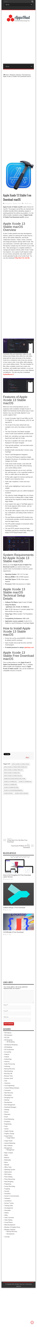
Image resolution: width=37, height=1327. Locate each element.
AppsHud (18, 1286)
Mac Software (8, 1145)
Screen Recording (9, 1186)
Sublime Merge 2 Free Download (14, 907)
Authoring (7, 1066)
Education (7, 1114)
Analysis (6, 1054)
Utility (6, 1215)
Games (6, 1129)
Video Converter (9, 1217)
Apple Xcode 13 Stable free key (13, 769)
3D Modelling (8, 1047)
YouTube (7, 1237)
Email (5, 1011)
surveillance (7, 1201)
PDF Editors (8, 1174)
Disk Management (9, 1105)
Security (6, 1191)
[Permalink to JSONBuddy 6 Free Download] (18, 930)
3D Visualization (9, 1049)
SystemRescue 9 (8, 374)
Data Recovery (8, 1093)
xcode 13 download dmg (11, 787)
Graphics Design (9, 1133)
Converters (7, 1090)
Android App (8, 1059)
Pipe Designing (8, 1181)
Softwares (7, 1198)
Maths (6, 1155)
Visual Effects (8, 1222)
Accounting (7, 1052)
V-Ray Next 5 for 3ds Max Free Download (17, 840)
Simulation (7, 1193)
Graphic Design (8, 1131)
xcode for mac (8, 793)
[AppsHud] (18, 20)
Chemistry (7, 1083)
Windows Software (15, 75)
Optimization (8, 1172)
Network (6, 1165)
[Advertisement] (18, 42)
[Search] (32, 1)
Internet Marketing (9, 1143)
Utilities (6, 1213)
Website (6, 1017)
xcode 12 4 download (10, 781)
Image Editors (8, 1136)
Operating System (9, 1169)
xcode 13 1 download (10, 784)
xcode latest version (21, 793)
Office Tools (8, 1167)
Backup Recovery (9, 1069)
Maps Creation (8, 1153)
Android (6, 1057)
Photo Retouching (9, 1179)
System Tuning (8, 1203)
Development (26, 75)
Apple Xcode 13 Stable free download (15, 766)
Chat (5, 1081)
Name (5, 1005)
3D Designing (8, 1040)
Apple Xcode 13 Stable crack (20, 764)
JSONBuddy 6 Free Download (13, 932)
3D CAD (6, 1037)
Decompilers (8, 1095)
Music (6, 1162)
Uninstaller (7, 1210)
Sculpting (7, 1189)
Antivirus (7, 1061)
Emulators (7, 1121)
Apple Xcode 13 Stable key (12, 772)
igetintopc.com (29, 647)
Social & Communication (11, 1196)
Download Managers (10, 1107)
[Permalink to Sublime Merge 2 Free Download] (18, 905)
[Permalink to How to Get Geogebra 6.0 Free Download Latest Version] (18, 872)
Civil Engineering (9, 1085)
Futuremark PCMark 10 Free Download (20, 846)
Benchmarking (8, 1071)
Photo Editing (8, 1177)
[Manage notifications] (32, 1322)
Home (7, 75)
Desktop (6, 1100)
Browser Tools (8, 1076)
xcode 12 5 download (25, 781)
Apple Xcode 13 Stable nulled (13, 775)
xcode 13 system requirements (13, 790)
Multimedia (7, 1160)
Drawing (6, 1109)
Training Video (8, 1205)
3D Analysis (7, 1033)
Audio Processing (9, 1064)
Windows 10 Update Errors (12, 1227)
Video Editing (8, 1220)
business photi (8, 1078)
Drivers (6, 1112)
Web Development (9, 1225)
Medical (6, 1157)
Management (8, 1148)
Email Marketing (9, 1119)
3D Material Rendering (10, 1045)
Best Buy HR (8, 1073)
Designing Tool (8, 1097)
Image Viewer (8, 1141)
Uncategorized (8, 1208)
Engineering (7, 1124)
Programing (7, 1184)
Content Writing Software (11, 1088)
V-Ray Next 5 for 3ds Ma (21, 258)
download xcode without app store (14, 778)
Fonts (6, 1126)
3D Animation (8, 1035)
